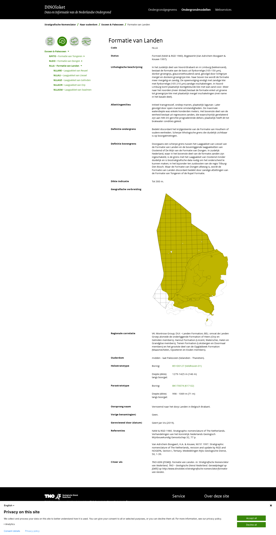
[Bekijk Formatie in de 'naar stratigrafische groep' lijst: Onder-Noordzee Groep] (86, 41)
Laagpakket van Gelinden (72, 80)
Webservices (223, 10)
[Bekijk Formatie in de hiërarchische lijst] (50, 41)
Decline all (251, 524)
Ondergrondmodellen (196, 10)
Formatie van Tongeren (65, 56)
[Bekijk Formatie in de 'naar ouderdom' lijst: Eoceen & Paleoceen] (62, 41)
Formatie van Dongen (64, 60)
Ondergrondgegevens (162, 10)
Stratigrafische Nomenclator (60, 24)
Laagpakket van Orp (69, 84)
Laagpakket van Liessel (70, 75)
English (8, 505)
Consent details (12, 531)
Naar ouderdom (88, 24)
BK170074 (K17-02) (183, 385)
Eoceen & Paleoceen (112, 24)
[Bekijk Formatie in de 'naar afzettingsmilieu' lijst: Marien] (74, 41)
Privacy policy (32, 531)
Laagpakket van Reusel (71, 70)
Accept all (251, 518)
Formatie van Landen (64, 65)
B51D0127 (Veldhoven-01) (187, 365)
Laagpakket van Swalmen (73, 89)
